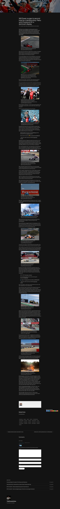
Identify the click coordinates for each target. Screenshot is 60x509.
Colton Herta (25, 420)
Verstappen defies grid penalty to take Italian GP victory (15, 431)
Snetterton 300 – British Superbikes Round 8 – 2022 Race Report (43, 431)
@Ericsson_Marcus (28, 275)
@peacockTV (27, 279)
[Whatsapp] (54, 411)
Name (19, 458)
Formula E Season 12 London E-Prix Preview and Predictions (17, 482)
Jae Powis (24, 402)
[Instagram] (56, 411)
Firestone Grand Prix (34, 420)
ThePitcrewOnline (3, 5)
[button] (19, 445)
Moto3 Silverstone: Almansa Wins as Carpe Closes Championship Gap (19, 484)
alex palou (25, 419)
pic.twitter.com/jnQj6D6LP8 (35, 135)
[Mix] (53, 411)
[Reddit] (52, 411)
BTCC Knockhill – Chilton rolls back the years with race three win (18, 486)
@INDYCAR (29, 133)
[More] (57, 411)
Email (19, 461)
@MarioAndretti (23, 132)
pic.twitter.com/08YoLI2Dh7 (34, 279)
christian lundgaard (21, 420)
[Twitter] (48, 411)
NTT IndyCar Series (21, 423)
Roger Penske (25, 423)
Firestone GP (29, 420)
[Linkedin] (49, 411)
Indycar (38, 420)
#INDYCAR (26, 277)
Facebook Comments (27, 442)
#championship (21, 419)
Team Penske (38, 423)
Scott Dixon (29, 423)
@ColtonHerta (25, 276)
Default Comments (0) (21, 442)
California (28, 419)
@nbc (23, 279)
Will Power (20, 424)
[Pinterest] (50, 411)
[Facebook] (46, 411)
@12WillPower (34, 132)
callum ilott (31, 419)
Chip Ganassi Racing (35, 419)
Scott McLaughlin (34, 423)
